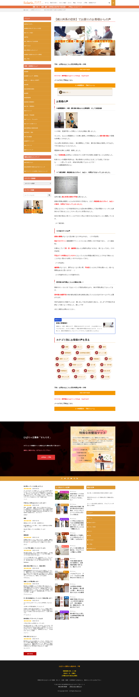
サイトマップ (29, 149)
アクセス (79, 2)
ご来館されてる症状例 (32, 41)
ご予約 (85, 2)
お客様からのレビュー (36, 10)
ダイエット (81, 376)
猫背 (110, 359)
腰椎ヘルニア (64, 359)
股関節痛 (68, 353)
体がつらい (91, 371)
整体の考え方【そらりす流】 (34, 28)
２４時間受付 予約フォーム (85, 85)
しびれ (62, 365)
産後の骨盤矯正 (61, 323)
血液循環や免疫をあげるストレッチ (35, 167)
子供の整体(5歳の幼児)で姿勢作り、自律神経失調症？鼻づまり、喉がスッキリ (76, 564)
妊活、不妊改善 (30, 115)
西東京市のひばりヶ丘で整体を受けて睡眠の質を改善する (100, 498)
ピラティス (29, 145)
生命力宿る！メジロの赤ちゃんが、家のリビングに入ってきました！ (77, 496)
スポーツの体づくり (31, 123)
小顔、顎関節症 (30, 106)
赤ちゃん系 (65, 376)
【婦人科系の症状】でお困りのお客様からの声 (55, 10)
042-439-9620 (85, 69)
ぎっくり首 (66, 546)
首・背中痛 (107, 365)
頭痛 (92, 347)
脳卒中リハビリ (30, 141)
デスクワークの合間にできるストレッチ (37, 171)
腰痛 (66, 347)
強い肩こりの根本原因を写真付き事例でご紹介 (100, 493)
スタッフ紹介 (62, 2)
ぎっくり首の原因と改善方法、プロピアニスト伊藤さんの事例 (77, 550)
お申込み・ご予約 (46, 457)
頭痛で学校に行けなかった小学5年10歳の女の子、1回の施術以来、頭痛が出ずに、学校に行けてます (77, 603)
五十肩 (93, 365)
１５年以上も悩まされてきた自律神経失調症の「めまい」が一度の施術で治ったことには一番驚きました (77, 525)
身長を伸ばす (65, 504)
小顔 (77, 371)
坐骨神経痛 (81, 359)
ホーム (47, 2)
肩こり (79, 347)
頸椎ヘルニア (77, 365)
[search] (49, 195)
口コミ (70, 2)
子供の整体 (29, 136)
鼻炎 (67, 559)
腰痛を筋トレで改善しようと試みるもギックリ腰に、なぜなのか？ (77, 537)
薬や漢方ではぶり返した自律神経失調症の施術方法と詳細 (77, 615)
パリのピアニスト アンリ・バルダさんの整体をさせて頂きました (77, 575)
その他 (107, 376)
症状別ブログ (92, 2)
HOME (26, 10)
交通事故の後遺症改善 (32, 128)
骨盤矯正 (97, 359)
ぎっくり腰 (102, 353)
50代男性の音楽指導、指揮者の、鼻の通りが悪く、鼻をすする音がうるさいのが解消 (77, 589)
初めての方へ (53, 2)
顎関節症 (64, 371)
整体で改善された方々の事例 (34, 54)
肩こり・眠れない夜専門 (32, 80)
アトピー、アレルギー (32, 119)
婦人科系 (107, 371)
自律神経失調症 (85, 353)
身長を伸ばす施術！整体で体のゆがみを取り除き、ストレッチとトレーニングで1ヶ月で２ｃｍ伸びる (77, 510)
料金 (74, 2)
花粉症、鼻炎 (29, 132)
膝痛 (104, 347)
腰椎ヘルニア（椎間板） (32, 76)
